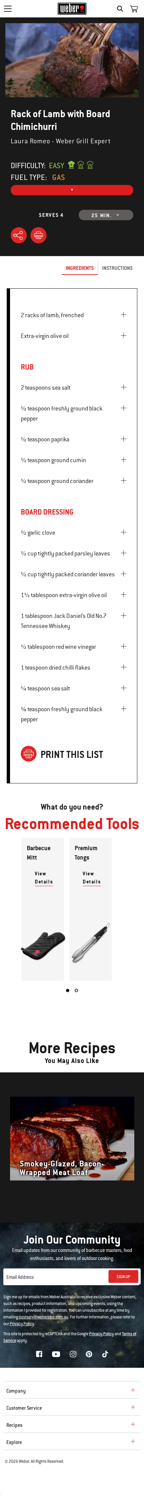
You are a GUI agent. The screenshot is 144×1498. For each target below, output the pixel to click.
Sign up (123, 1276)
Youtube (56, 1354)
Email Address (20, 1277)
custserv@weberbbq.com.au (43, 1317)
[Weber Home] (72, 9)
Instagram (73, 1354)
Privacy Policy (22, 1323)
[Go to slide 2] (76, 990)
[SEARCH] (121, 9)
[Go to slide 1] (67, 990)
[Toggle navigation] (7, 8)
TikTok (105, 1354)
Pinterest (89, 1354)
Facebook (39, 1354)
